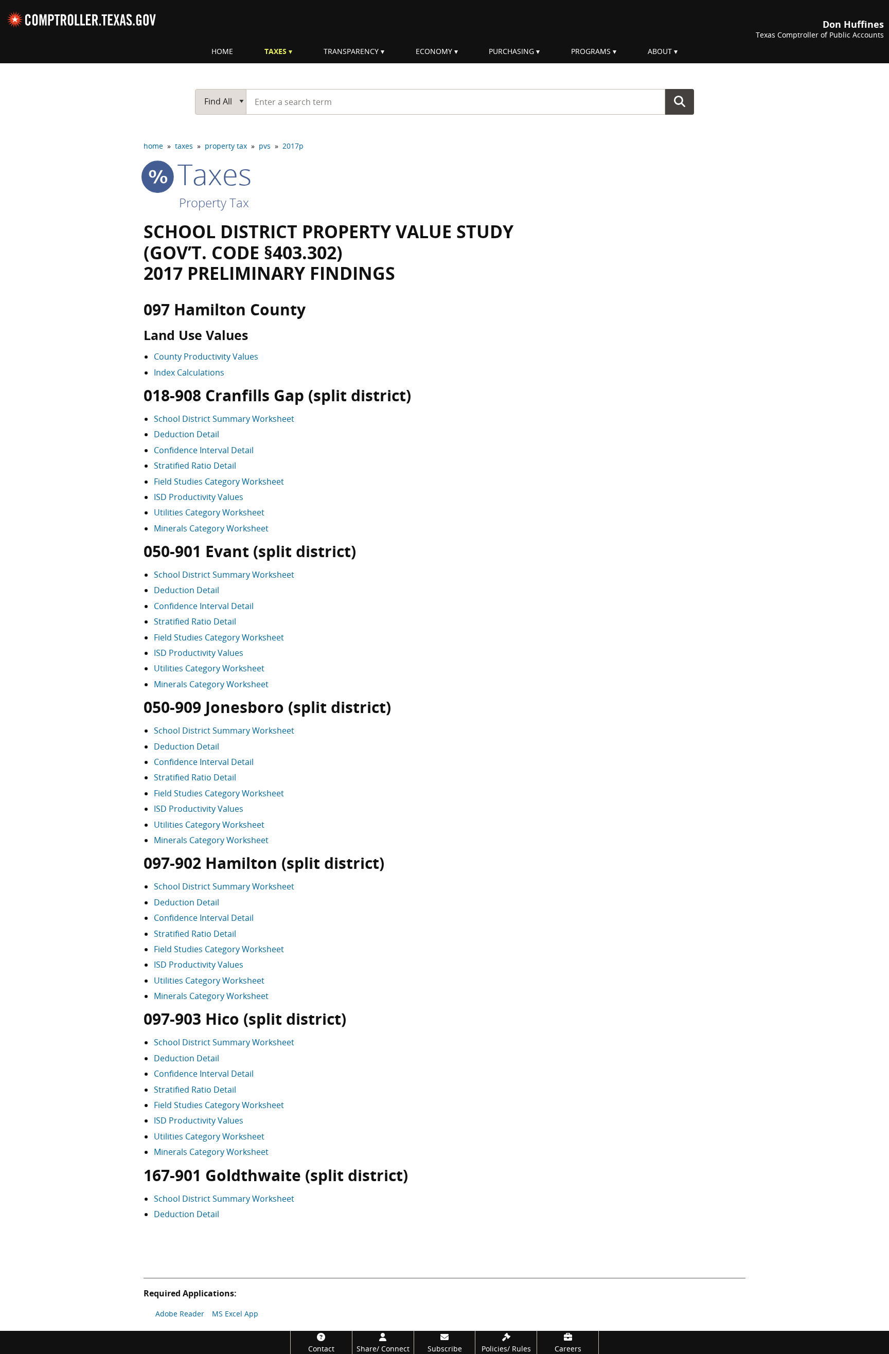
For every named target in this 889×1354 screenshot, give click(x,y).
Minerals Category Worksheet (211, 528)
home (153, 146)
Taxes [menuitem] (275, 51)
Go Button (679, 101)
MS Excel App (235, 1314)
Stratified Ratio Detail (195, 465)
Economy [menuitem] (434, 51)
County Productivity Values (206, 356)
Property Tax (214, 202)
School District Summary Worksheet (224, 418)
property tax (226, 146)
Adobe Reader (179, 1314)
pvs (265, 146)
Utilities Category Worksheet (209, 512)
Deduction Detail (186, 434)
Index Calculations (189, 372)
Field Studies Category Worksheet (219, 481)
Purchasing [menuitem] (511, 51)
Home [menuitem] (222, 51)
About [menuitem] (660, 51)
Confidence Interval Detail (204, 450)
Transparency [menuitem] (351, 51)
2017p (293, 146)
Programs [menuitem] (591, 51)
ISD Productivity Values (198, 497)
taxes (184, 146)
